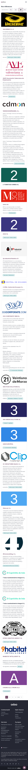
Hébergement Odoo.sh (6, 724)
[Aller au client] (14, 20)
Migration (3, 728)
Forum (2, 715)
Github (16, 714)
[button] (26, 2)
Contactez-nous (19, 727)
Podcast (17, 733)
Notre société (18, 724)
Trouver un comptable (6, 736)
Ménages (20, 666)
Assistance (3, 727)
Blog (16, 735)
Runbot (16, 716)
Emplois (17, 729)
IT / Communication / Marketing (16, 370)
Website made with (12, 768)
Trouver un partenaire (6, 738)
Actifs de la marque (19, 726)
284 (19, 697)
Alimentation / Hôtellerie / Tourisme (15, 398)
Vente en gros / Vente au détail (14, 57)
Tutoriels (3, 712)
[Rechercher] (11, 9)
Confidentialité (18, 740)
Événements (18, 732)
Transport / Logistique (8, 423)
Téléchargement (19, 712)
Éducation (3, 733)
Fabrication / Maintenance (9, 275)
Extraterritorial (12, 96)
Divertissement (12, 212)
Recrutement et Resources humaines (11, 565)
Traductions (18, 717)
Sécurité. (17, 742)
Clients (16, 736)
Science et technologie (19, 163)
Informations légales (20, 739)
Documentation (4, 713)
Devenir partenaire (5, 740)
